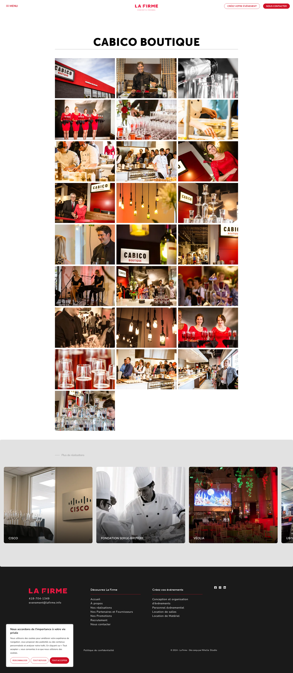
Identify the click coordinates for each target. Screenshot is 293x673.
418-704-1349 (39, 598)
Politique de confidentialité (99, 650)
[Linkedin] (224, 587)
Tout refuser (39, 660)
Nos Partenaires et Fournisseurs (111, 612)
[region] (39, 645)
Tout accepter (59, 660)
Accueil (95, 599)
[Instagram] (220, 587)
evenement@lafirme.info (45, 602)
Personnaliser (20, 660)
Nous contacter (100, 624)
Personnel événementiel (168, 607)
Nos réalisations (101, 607)
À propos (96, 603)
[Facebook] (215, 587)
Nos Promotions (101, 616)
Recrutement (98, 620)
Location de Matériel (166, 616)
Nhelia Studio (210, 650)
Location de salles (164, 612)
